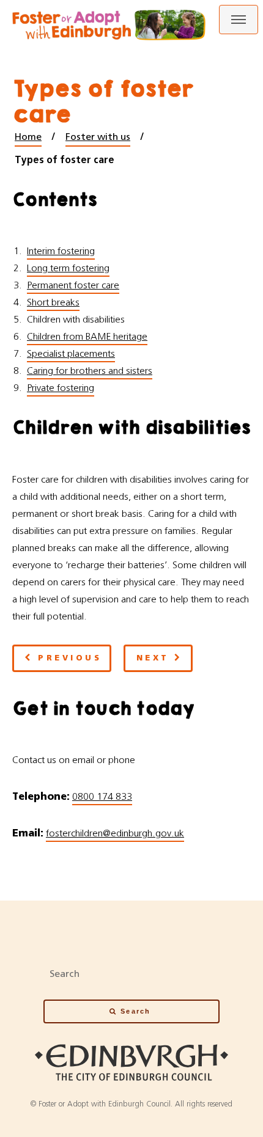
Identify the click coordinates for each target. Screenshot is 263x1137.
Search (135, 1011)
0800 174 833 (102, 797)
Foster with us (97, 137)
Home (28, 137)
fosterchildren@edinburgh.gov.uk (115, 833)
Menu (238, 19)
